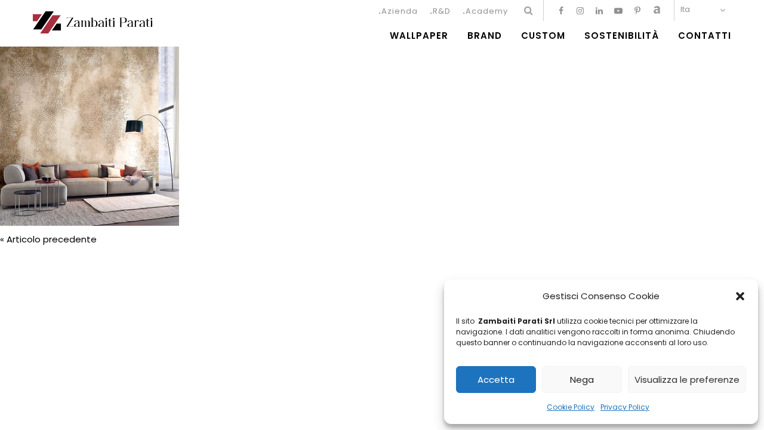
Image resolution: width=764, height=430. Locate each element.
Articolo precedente (52, 239)
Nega (582, 379)
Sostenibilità (621, 36)
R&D (442, 11)
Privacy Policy (624, 407)
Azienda (399, 11)
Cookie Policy (570, 407)
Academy (487, 11)
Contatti (704, 36)
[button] (740, 296)
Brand (484, 36)
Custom (543, 36)
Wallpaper (419, 36)
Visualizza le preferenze (687, 379)
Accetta (496, 379)
